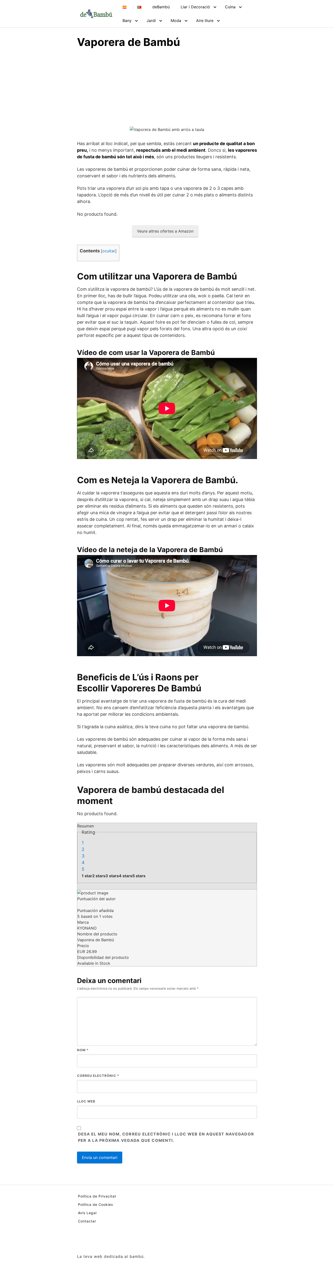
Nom (83, 1050)
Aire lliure (204, 20)
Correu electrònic (98, 1076)
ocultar (108, 250)
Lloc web (86, 1101)
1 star (87, 875)
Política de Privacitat (97, 1196)
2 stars (98, 875)
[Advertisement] (167, 89)
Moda (176, 20)
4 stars (125, 875)
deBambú (161, 6)
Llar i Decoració (195, 6)
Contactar (87, 1221)
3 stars (112, 875)
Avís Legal (87, 1213)
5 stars (138, 875)
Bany (127, 20)
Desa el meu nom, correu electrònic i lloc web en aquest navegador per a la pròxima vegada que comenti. (166, 1137)
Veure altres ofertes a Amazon (165, 231)
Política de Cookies (95, 1204)
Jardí (151, 20)
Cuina (230, 6)
